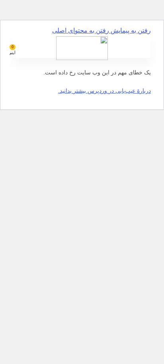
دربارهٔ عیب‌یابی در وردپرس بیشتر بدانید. (104, 91)
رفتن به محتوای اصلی (80, 30)
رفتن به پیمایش (130, 30)
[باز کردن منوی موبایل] (148, 46)
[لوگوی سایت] (82, 58)
